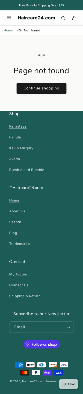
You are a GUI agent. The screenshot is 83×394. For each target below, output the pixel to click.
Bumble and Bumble (26, 170)
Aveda (14, 159)
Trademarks (19, 244)
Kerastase (18, 126)
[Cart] (74, 18)
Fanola (15, 137)
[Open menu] (9, 18)
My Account (19, 274)
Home (8, 30)
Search (15, 222)
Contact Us (19, 285)
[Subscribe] (68, 327)
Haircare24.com (36, 18)
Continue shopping (41, 88)
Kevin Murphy (21, 148)
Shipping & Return (25, 296)
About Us (17, 211)
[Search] (63, 18)
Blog (13, 233)
